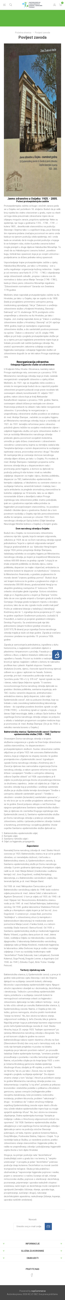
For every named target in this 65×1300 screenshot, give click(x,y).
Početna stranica (23, 32)
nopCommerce (38, 1291)
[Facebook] (31, 1275)
